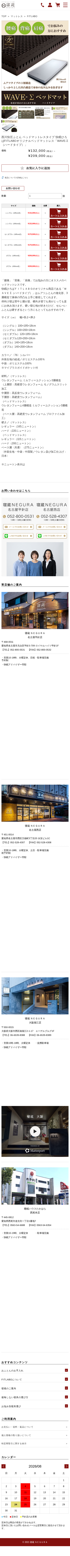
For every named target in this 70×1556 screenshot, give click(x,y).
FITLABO (32, 16)
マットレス (17, 16)
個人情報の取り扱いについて (16, 1435)
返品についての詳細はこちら (16, 178)
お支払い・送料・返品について (17, 1427)
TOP (4, 16)
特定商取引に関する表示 (14, 1443)
